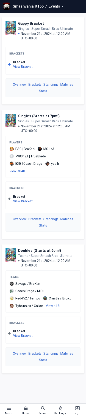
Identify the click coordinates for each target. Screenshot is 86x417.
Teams (14, 277)
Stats (43, 91)
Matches (66, 84)
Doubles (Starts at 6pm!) (39, 250)
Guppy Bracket (31, 23)
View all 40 (17, 171)
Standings (50, 84)
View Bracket (23, 67)
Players (15, 142)
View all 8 (53, 306)
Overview (20, 84)
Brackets (17, 53)
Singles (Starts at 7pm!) (39, 116)
